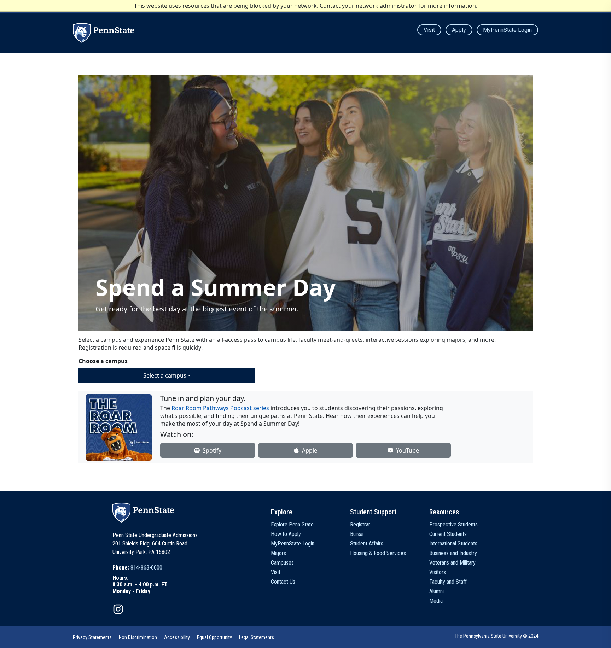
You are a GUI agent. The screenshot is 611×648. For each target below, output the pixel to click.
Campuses (282, 562)
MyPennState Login (507, 30)
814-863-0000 (146, 567)
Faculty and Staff (448, 581)
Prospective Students (453, 524)
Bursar (357, 534)
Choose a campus (103, 361)
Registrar (360, 524)
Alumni (436, 591)
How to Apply (286, 534)
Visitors (437, 572)
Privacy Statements (92, 637)
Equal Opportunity (214, 637)
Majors (278, 553)
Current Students (448, 534)
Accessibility (177, 637)
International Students (453, 543)
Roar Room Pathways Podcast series (220, 408)
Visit (429, 30)
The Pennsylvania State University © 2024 (496, 636)
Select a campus (164, 375)
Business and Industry (453, 553)
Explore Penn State (292, 524)
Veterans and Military (452, 562)
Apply (459, 30)
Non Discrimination (138, 637)
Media (436, 600)
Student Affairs (366, 543)
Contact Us (283, 581)
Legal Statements (256, 637)
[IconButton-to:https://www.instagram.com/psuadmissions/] (118, 609)
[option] (140, 568)
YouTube (407, 450)
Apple (309, 450)
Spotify (212, 450)
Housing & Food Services (378, 553)
